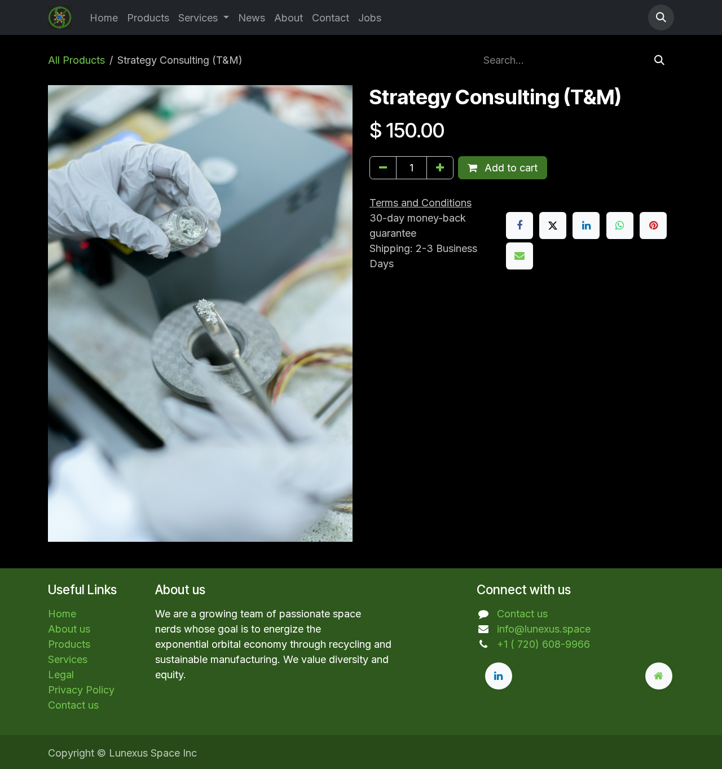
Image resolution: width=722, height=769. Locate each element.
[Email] (519, 255)
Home (62, 614)
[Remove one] (383, 167)
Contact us (73, 705)
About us (69, 629)
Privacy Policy (81, 690)
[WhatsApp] (619, 225)
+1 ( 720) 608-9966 (543, 644)
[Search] (659, 60)
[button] (661, 17)
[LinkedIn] (586, 225)
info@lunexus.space (544, 629)
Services (67, 659)
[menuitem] (103, 18)
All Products (76, 60)
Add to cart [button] (510, 168)
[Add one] (440, 167)
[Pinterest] (653, 225)
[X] (552, 225)
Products (69, 644)
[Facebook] (519, 225)
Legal (61, 674)
